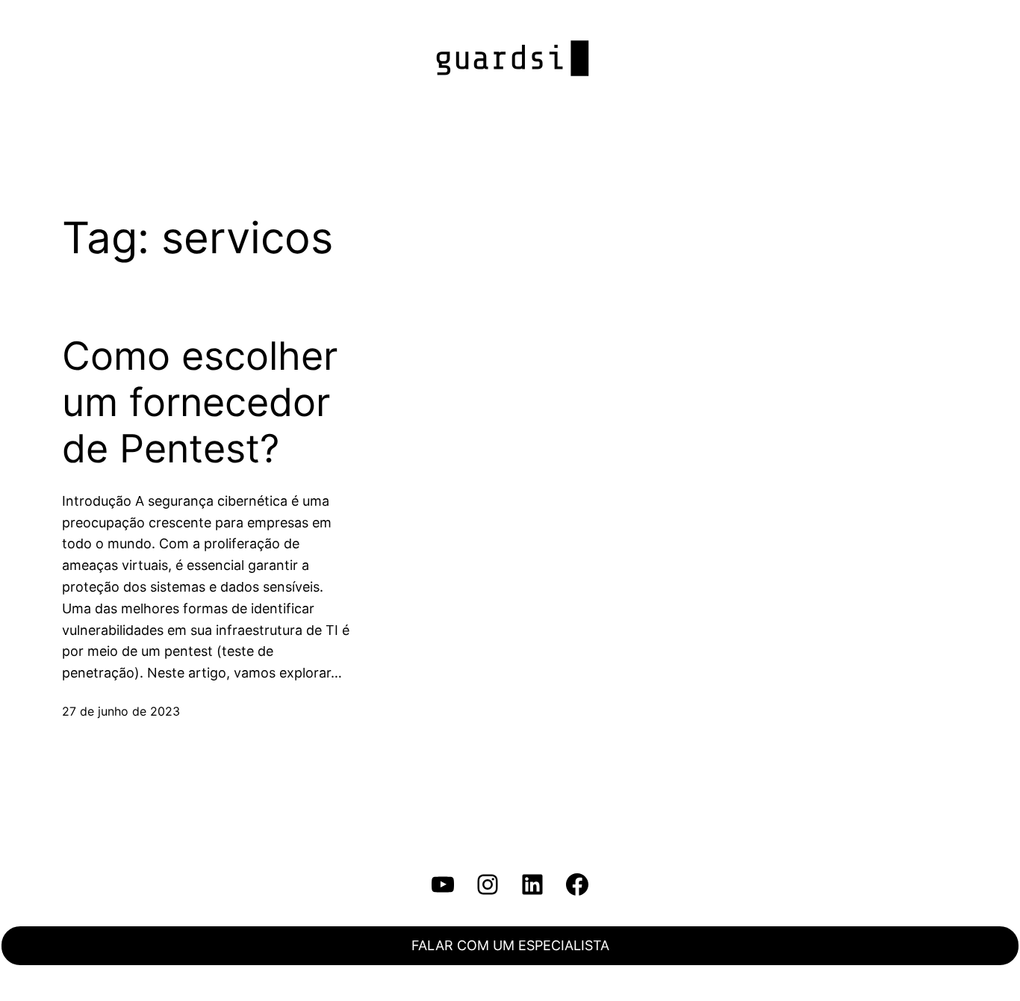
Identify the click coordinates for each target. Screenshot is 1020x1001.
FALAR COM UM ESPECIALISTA (510, 945)
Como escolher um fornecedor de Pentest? (200, 403)
